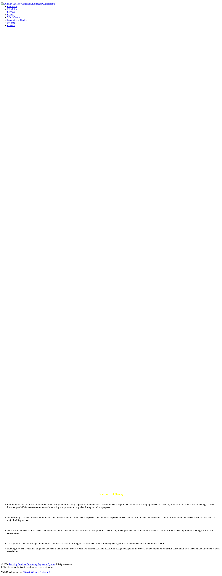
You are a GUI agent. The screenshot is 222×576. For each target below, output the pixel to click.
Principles (12, 9)
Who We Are (13, 17)
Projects (11, 22)
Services (11, 12)
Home (52, 3)
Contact (11, 25)
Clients (10, 14)
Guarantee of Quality (17, 20)
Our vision (12, 6)
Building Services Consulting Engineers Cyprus (32, 564)
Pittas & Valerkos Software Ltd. (38, 572)
